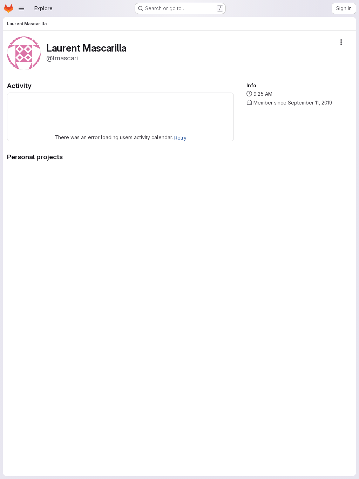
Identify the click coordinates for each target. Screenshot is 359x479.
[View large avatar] (24, 53)
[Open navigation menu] (21, 8)
